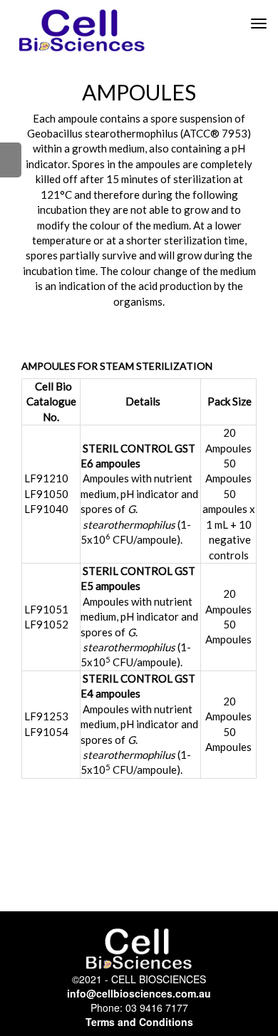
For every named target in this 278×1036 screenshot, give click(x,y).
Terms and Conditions (139, 1022)
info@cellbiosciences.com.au (139, 993)
